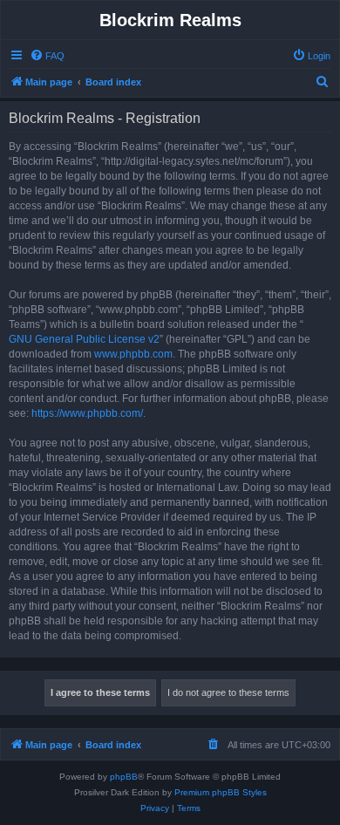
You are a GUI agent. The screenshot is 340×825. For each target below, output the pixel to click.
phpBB (124, 776)
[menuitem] (47, 55)
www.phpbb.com (133, 354)
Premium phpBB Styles (220, 792)
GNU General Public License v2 (84, 339)
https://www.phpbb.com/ (87, 413)
